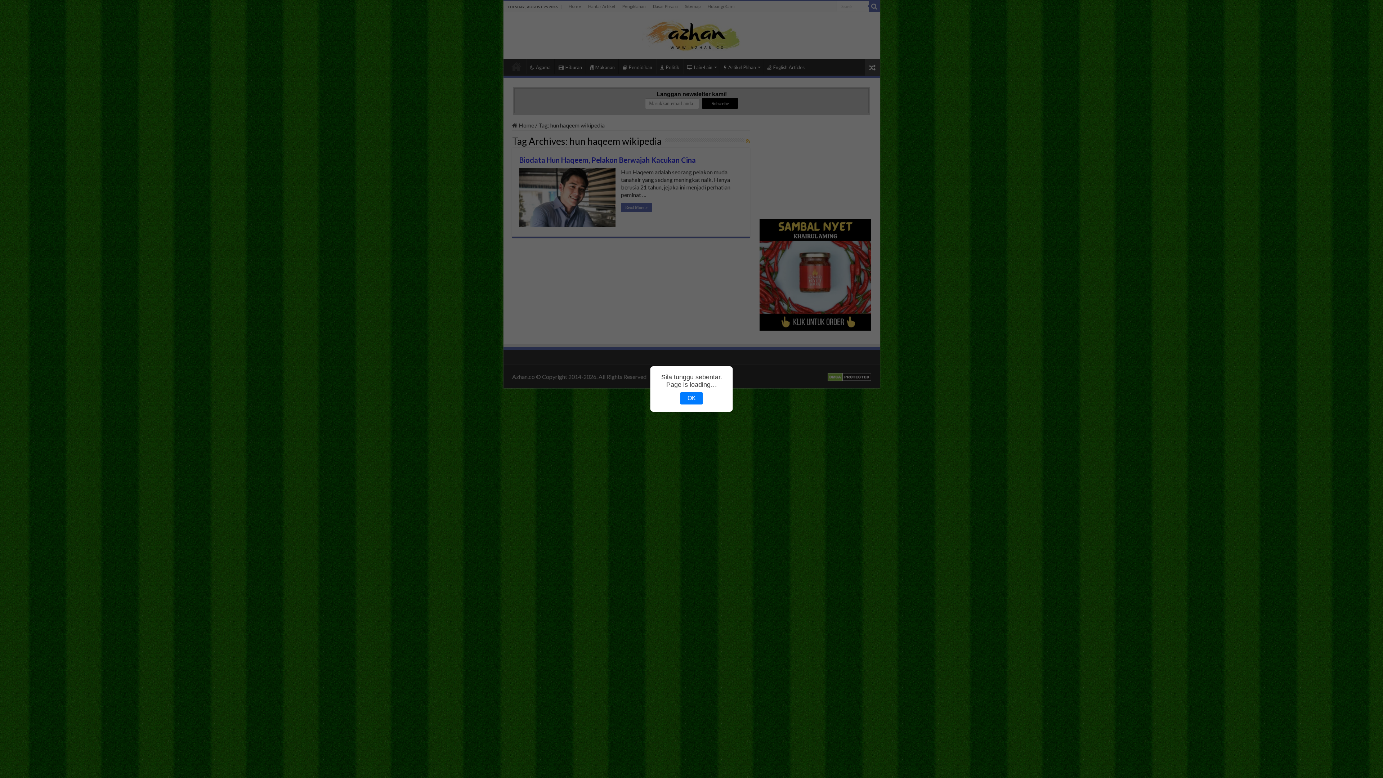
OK (692, 398)
